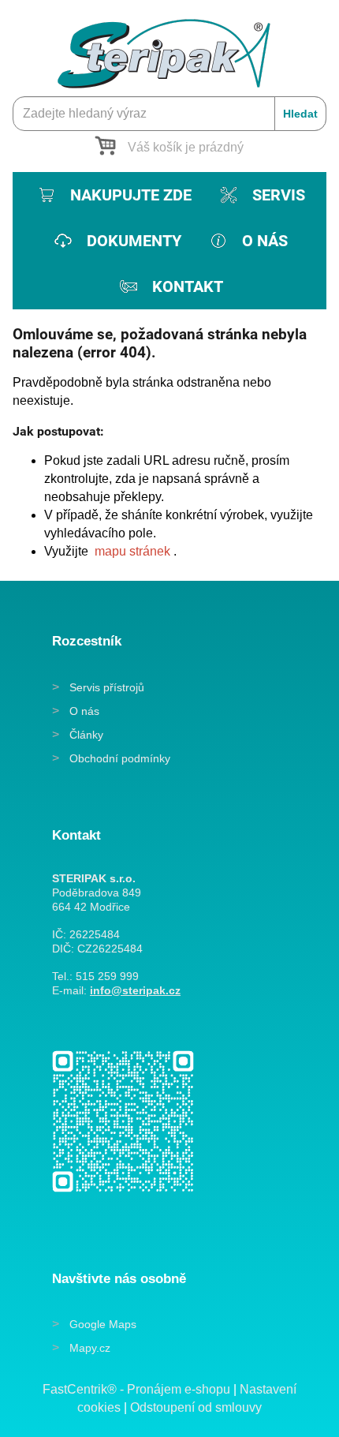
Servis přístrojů (106, 687)
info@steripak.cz (135, 990)
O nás (84, 711)
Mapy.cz (89, 1348)
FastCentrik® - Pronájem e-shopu (136, 1389)
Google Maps (102, 1324)
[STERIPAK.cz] (169, 45)
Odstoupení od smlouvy (196, 1407)
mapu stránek (132, 551)
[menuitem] (113, 195)
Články (86, 734)
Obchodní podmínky (119, 758)
